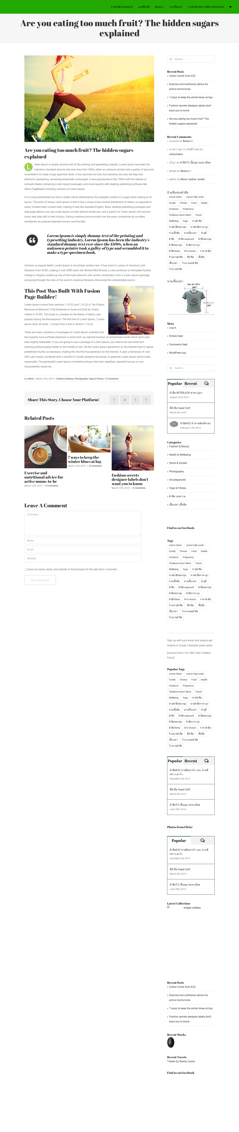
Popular (175, 383)
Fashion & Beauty (64, 378)
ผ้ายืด (171, 239)
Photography (81, 378)
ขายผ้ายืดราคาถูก (199, 227)
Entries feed (176, 336)
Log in (172, 327)
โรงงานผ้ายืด (175, 269)
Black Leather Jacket (193, 179)
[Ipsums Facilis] (171, 1042)
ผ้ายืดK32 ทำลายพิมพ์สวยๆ (195, 423)
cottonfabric (176, 154)
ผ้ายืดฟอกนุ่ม (204, 239)
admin (30, 378)
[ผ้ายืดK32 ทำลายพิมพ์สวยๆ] (174, 423)
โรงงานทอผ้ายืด (190, 263)
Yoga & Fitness (96, 378)
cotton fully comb (195, 197)
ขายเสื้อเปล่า (190, 233)
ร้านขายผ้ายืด (176, 257)
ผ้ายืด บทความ (177, 496)
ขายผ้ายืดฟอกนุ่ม (177, 227)
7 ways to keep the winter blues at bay (85, 459)
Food (194, 203)
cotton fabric (175, 197)
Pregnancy (188, 209)
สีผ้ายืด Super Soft (180, 408)
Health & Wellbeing (180, 454)
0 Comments (112, 378)
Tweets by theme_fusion (181, 1061)
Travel (198, 215)
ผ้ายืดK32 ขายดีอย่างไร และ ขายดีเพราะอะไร (189, 772)
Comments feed (178, 344)
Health (204, 203)
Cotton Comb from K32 (182, 75)
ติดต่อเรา (188, 141)
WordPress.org (177, 352)
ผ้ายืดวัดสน (174, 251)
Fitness (183, 203)
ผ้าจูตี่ (203, 233)
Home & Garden (178, 463)
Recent (191, 383)
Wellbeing (174, 221)
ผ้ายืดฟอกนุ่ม (175, 245)
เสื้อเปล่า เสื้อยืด (177, 504)
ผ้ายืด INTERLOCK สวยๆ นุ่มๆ (186, 392)
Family (172, 203)
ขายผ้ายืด (197, 221)
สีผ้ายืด (190, 257)
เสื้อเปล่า (173, 263)
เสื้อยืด (201, 257)
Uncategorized (177, 479)
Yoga (185, 221)
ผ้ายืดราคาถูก (193, 245)
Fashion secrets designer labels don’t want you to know (130, 479)
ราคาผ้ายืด (205, 251)
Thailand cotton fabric (180, 215)
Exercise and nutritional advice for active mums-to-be (43, 477)
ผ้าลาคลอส (190, 251)
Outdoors (174, 209)
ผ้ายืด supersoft (186, 239)
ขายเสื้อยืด (174, 233)
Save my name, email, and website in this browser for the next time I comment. (72, 569)
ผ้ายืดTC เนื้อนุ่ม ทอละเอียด (195, 162)
